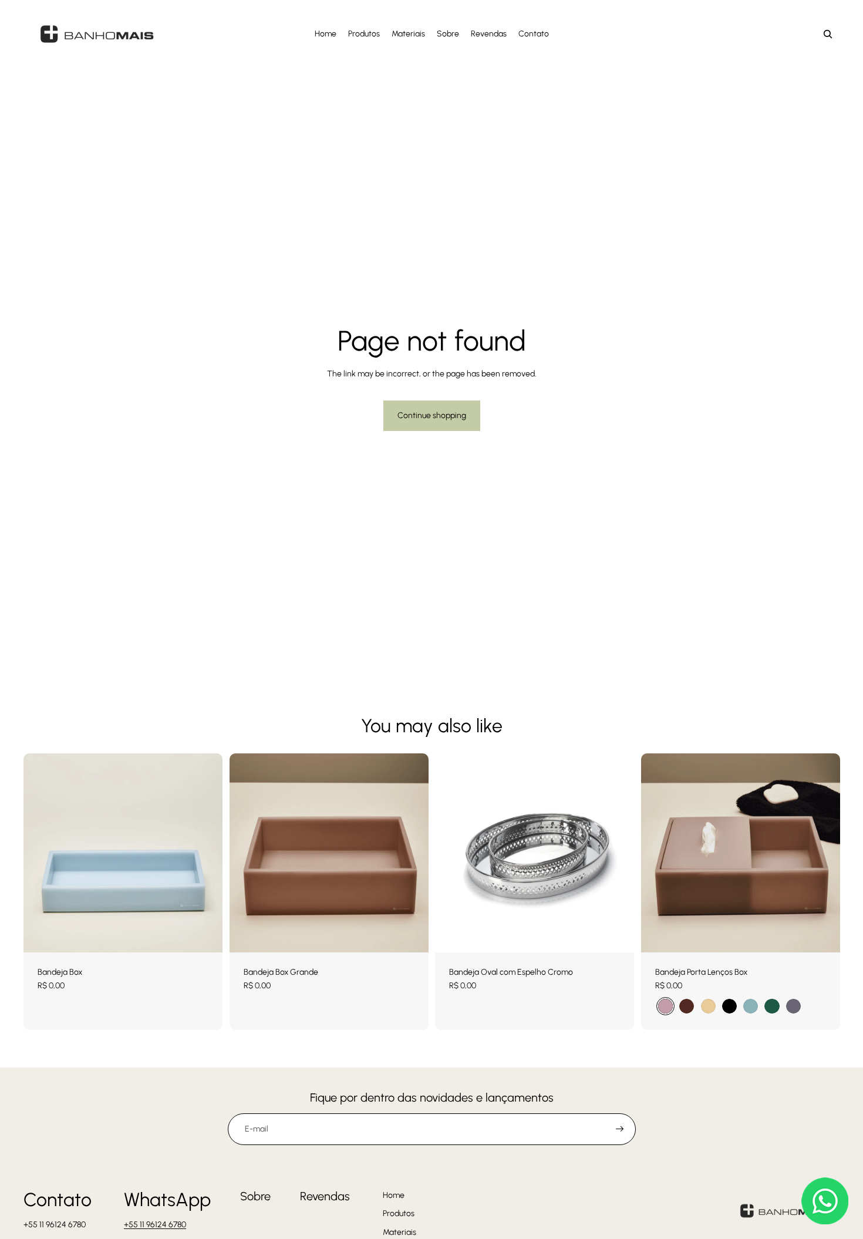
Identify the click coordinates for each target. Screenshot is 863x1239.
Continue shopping (431, 415)
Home (393, 1195)
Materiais (399, 1232)
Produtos (398, 1213)
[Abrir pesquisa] (828, 34)
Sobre (255, 1196)
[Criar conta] (620, 1129)
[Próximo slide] (822, 853)
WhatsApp (167, 1200)
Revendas (325, 1196)
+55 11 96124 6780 (155, 1225)
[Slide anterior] (658, 853)
